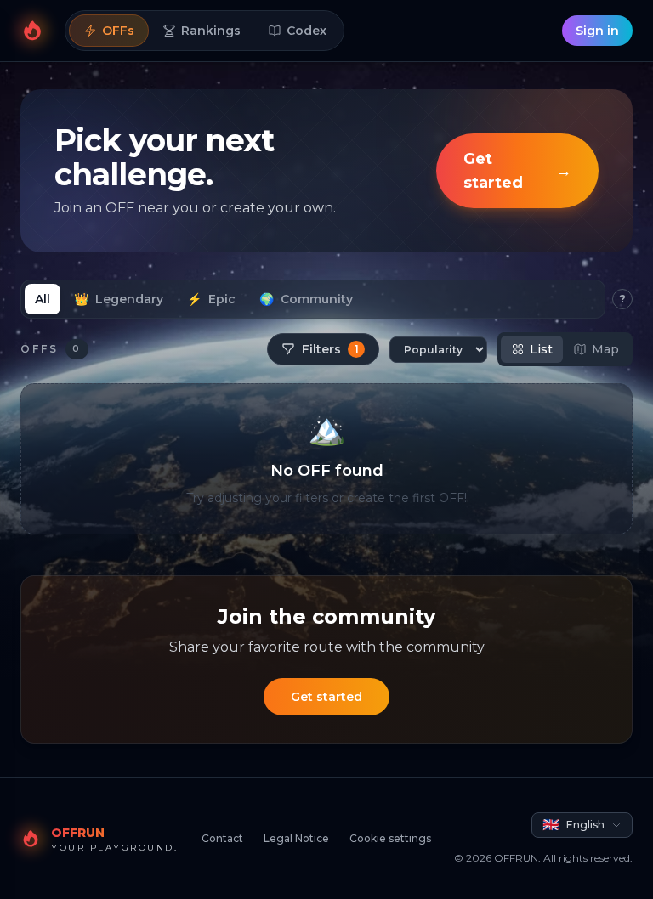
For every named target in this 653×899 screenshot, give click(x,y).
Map (605, 349)
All (42, 299)
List (541, 349)
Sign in (597, 30)
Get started (326, 696)
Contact (222, 838)
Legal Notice (296, 838)
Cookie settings (390, 838)
